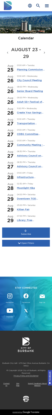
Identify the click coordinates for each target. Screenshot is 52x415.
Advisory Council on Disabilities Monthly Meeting (29, 155)
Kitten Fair (23, 209)
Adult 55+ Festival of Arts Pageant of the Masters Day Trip (29, 102)
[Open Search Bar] (38, 5)
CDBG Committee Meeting (27, 134)
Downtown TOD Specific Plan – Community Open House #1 (27, 198)
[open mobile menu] (47, 5)
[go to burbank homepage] (8, 5)
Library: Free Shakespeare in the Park (28, 220)
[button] (26, 233)
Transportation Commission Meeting (29, 123)
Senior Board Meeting (30, 91)
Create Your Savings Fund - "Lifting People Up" (30, 112)
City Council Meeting (29, 80)
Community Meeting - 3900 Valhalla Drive (30, 145)
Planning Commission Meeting (30, 69)
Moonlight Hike (26, 188)
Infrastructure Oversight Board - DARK (28, 177)
